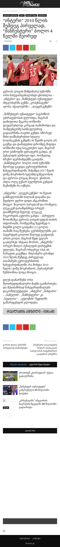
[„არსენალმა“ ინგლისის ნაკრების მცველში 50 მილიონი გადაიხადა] (10, 404)
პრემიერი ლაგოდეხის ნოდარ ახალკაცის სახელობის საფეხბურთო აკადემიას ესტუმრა (43, 349)
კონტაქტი (36, 538)
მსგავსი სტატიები (18, 365)
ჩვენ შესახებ (25, 538)
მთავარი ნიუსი (31, 15)
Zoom (25, 11)
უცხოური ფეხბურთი (11, 11)
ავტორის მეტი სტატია (39, 365)
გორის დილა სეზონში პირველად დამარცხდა (15, 346)
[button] (56, 4)
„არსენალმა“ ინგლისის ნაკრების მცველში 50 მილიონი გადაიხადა (38, 404)
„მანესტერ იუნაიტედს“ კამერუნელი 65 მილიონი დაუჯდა (34, 390)
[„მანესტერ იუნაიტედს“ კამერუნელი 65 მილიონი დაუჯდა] (10, 390)
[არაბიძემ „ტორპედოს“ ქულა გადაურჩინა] (10, 376)
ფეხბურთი (42, 15)
